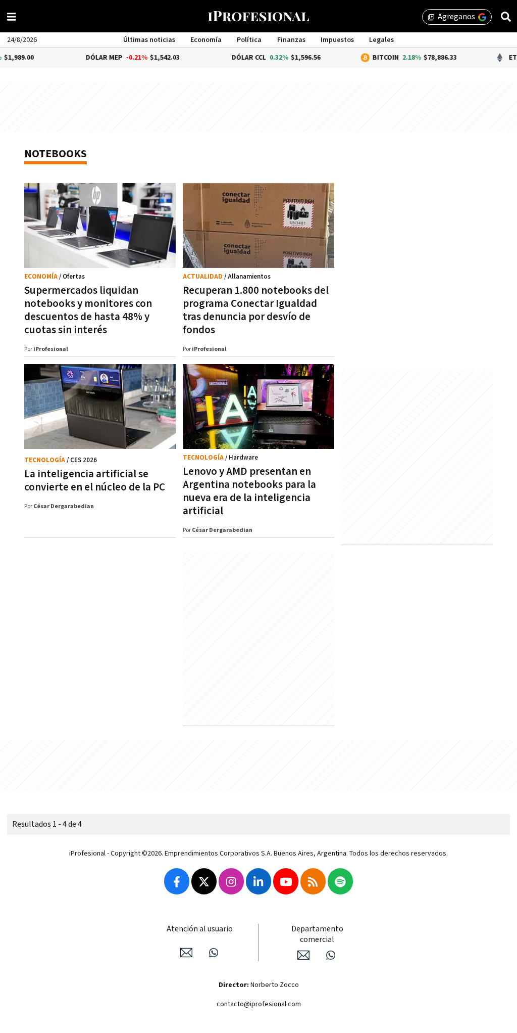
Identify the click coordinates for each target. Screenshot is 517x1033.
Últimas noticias (149, 39)
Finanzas (291, 39)
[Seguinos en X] (204, 881)
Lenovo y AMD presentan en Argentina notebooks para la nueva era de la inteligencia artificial (249, 491)
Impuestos (337, 39)
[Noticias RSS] (313, 881)
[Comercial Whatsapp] (331, 955)
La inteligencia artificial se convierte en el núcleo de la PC (94, 480)
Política (249, 39)
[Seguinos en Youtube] (285, 881)
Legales (381, 39)
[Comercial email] (303, 955)
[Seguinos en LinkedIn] (258, 881)
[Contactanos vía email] (186, 953)
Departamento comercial (317, 934)
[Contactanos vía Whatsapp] (214, 953)
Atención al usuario (200, 929)
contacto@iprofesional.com (259, 1004)
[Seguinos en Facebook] (176, 881)
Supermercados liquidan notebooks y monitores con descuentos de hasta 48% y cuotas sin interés (88, 310)
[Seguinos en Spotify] (340, 881)
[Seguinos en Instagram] (231, 881)
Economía (206, 39)
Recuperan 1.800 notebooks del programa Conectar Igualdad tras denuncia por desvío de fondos (256, 310)
